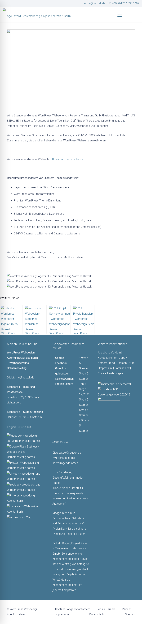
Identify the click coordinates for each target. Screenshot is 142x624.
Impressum (106, 368)
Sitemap (122, 363)
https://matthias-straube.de (67, 159)
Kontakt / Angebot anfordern (72, 609)
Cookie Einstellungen (110, 373)
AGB (131, 363)
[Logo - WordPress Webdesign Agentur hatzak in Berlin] (37, 13)
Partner (126, 609)
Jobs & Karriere (106, 609)
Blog (112, 363)
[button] (120, 14)
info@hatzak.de (24, 377)
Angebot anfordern (109, 352)
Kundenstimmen (107, 357)
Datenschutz (122, 368)
